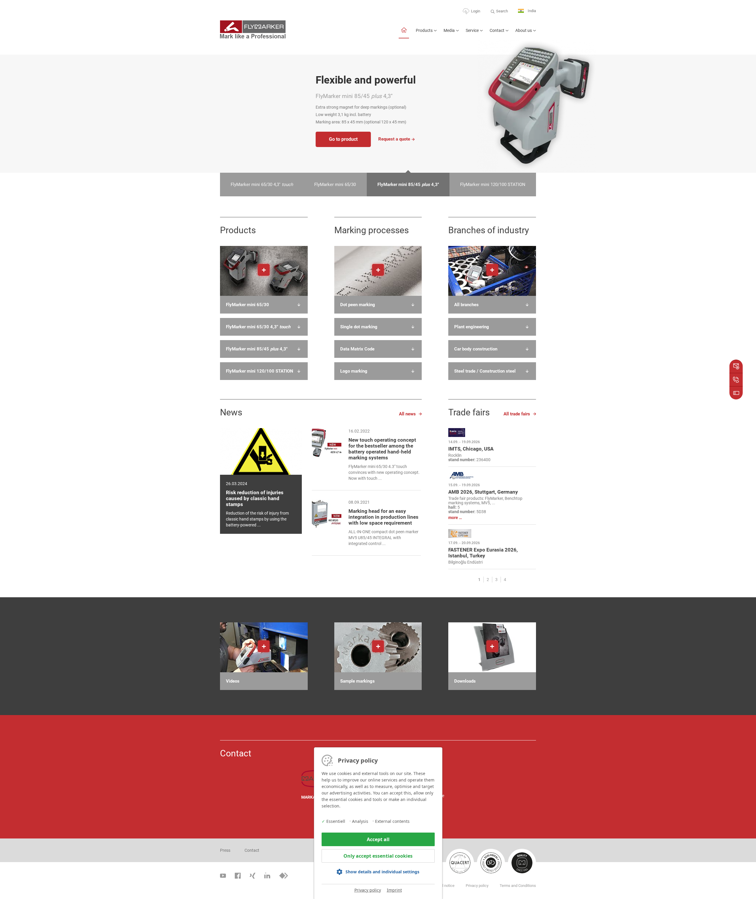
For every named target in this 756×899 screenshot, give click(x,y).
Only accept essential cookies (378, 856)
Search (502, 11)
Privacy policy (367, 890)
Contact (497, 30)
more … (455, 517)
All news (407, 414)
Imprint (394, 890)
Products (424, 30)
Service (472, 30)
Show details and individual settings (382, 871)
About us (523, 30)
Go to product (247, 139)
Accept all (378, 839)
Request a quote (299, 139)
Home (404, 32)
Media (449, 30)
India (531, 11)
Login (475, 11)
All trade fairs (517, 414)
